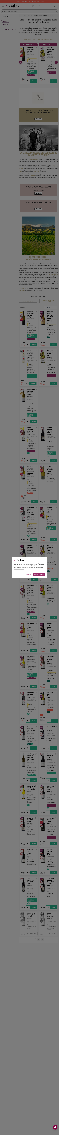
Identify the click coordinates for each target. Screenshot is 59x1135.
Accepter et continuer (39, 574)
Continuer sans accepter (19, 569)
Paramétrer (28, 574)
